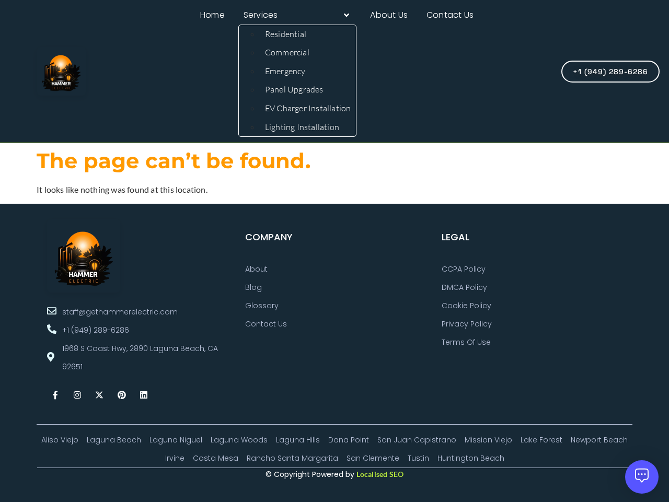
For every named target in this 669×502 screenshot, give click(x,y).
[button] (297, 15)
